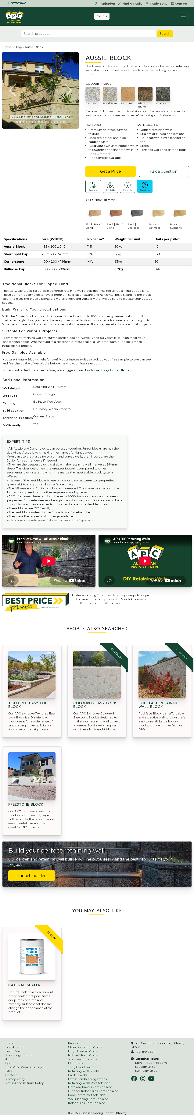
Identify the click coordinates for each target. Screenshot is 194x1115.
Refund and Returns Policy (24, 1083)
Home (7, 47)
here (116, 603)
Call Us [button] (102, 16)
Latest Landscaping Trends (87, 1079)
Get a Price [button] (110, 171)
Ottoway (18, 3)
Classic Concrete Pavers (85, 1047)
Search (165, 34)
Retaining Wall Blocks (83, 1071)
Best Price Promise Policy (23, 1067)
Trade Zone (158, 3)
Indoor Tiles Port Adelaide (86, 1103)
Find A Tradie (132, 3)
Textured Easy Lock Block (107, 370)
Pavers (73, 1043)
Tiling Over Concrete (83, 1067)
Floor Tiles (75, 1063)
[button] (13, 90)
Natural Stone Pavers (83, 1055)
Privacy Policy (15, 1079)
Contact (181, 3)
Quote (10, 1063)
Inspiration (107, 3)
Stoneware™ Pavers (82, 1059)
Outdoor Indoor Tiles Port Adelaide (93, 1091)
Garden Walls (77, 1075)
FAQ (8, 1071)
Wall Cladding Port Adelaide (88, 1099)
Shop (18, 47)
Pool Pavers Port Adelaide (87, 1095)
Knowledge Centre (19, 1055)
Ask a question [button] (164, 171)
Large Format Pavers (83, 1051)
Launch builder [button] (32, 875)
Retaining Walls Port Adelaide (89, 1083)
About (9, 1059)
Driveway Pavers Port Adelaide (90, 1087)
